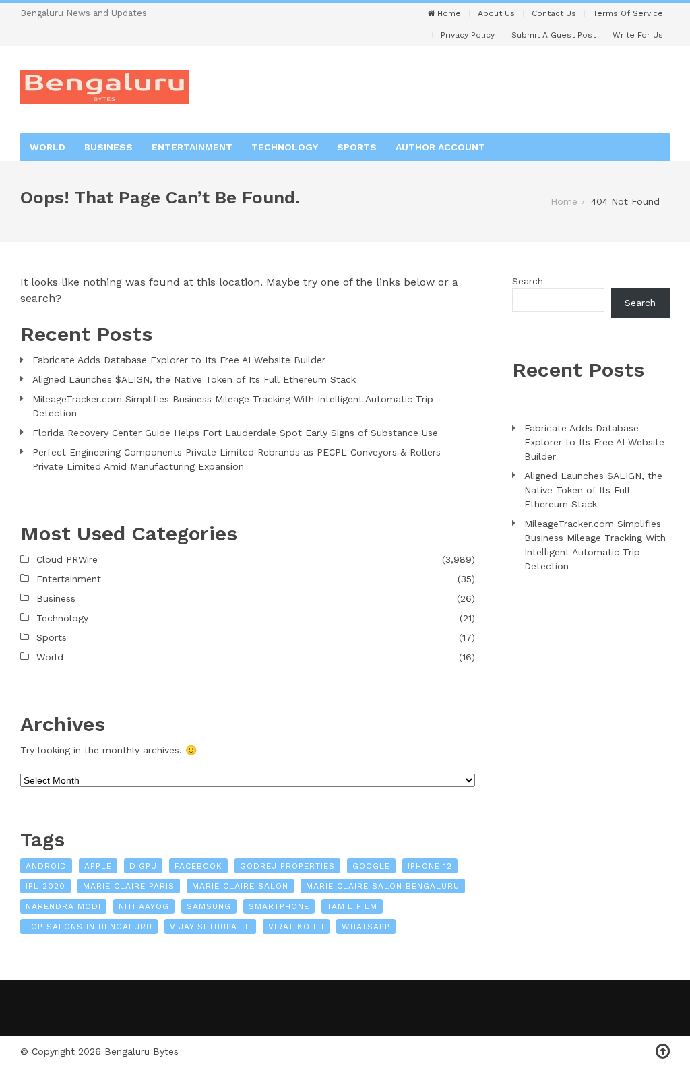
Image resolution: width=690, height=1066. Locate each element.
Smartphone (279, 906)
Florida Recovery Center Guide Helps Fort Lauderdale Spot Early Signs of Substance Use (235, 432)
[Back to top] (663, 1051)
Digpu (143, 866)
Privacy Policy (468, 35)
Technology (284, 147)
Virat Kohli (296, 926)
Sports (357, 147)
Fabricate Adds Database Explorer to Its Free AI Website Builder (178, 359)
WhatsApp (366, 926)
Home (448, 13)
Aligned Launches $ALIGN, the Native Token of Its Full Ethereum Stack (194, 379)
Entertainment (192, 147)
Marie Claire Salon (240, 886)
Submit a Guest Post (553, 35)
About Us (496, 13)
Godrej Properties (287, 866)
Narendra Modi (63, 906)
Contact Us (554, 13)
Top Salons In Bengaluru (89, 926)
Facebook (198, 866)
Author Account (440, 147)
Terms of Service (628, 13)
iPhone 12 (430, 866)
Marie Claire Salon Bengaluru (383, 886)
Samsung (209, 906)
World (47, 147)
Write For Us (638, 35)
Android (46, 866)
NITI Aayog (144, 906)
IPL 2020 (45, 886)
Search (527, 281)
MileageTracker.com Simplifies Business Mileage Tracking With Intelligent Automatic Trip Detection (232, 406)
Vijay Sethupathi (210, 926)
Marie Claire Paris (129, 886)
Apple (98, 866)
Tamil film (352, 906)
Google (371, 866)
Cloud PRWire (67, 559)
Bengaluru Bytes (141, 1051)
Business (108, 147)
